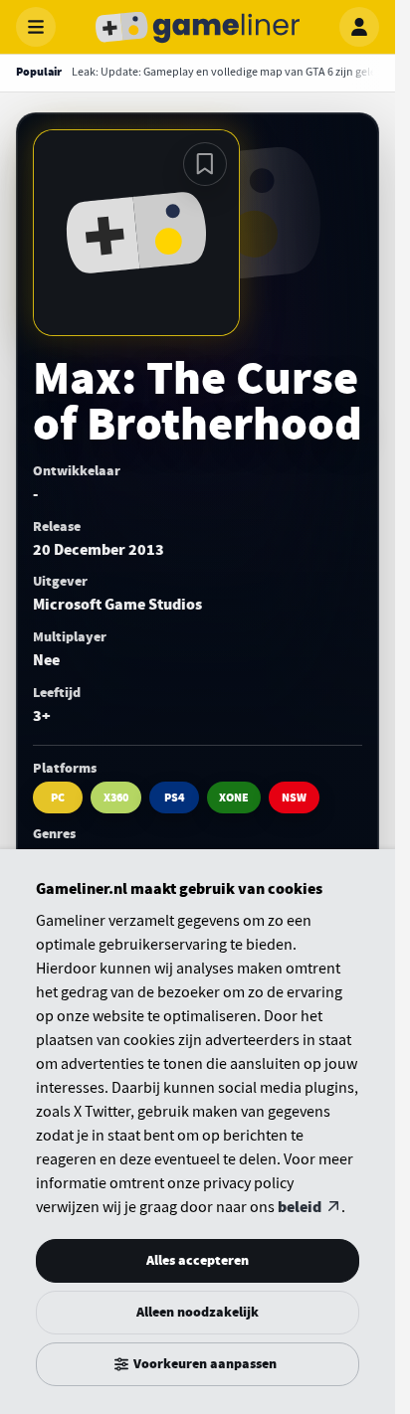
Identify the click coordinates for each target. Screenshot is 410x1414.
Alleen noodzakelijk (197, 1312)
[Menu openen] (36, 27)
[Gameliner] (198, 27)
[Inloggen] (359, 27)
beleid (299, 1207)
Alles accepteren (197, 1260)
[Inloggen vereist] (205, 164)
